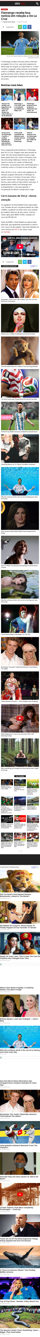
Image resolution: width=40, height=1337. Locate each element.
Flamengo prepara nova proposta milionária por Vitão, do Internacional (32, 108)
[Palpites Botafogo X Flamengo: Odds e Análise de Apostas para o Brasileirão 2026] (33, 837)
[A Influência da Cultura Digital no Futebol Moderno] (33, 801)
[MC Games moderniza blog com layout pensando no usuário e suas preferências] (20, 818)
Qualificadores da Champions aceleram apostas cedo (19, 789)
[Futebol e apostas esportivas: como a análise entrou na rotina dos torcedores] (33, 783)
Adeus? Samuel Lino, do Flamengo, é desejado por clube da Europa (32, 137)
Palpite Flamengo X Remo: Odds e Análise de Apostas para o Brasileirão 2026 (19, 844)
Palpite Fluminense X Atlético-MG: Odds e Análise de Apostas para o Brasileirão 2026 (7, 845)
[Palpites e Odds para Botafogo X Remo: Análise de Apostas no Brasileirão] (7, 819)
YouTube (6, 232)
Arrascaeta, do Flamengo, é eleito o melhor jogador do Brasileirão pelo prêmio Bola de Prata (7, 139)
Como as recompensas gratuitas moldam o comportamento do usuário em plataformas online (6, 810)
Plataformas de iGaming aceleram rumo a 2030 (6, 788)
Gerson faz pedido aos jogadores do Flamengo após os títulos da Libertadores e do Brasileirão (7, 110)
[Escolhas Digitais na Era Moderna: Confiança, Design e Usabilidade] (20, 801)
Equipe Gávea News (9, 22)
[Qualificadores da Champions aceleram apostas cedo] (20, 782)
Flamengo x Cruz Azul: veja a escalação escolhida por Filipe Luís (19, 107)
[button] (37, 3)
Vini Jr (16, 230)
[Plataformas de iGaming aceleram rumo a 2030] (7, 782)
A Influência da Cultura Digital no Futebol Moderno (32, 808)
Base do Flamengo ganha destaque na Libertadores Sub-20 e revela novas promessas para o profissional (32, 827)
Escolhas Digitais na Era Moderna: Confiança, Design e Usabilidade (19, 808)
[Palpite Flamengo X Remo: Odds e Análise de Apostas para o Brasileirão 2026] (20, 837)
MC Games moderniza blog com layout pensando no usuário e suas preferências (20, 825)
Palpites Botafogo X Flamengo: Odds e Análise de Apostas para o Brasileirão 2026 (32, 845)
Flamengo (4, 9)
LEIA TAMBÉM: (20, 776)
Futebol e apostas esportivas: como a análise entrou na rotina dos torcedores (32, 791)
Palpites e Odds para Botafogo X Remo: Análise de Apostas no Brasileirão (7, 825)
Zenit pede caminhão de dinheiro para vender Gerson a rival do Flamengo (19, 137)
